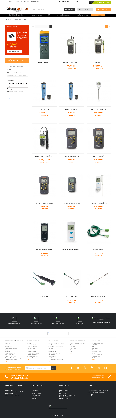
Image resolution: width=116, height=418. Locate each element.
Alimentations (8, 345)
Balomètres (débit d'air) (33, 353)
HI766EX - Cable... (98, 250)
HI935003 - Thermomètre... (44, 250)
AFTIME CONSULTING (97, 343)
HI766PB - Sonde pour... (98, 297)
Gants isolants (52, 356)
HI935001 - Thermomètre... (98, 203)
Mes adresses (63, 393)
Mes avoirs (62, 392)
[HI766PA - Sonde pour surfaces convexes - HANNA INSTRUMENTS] (71, 279)
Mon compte (64, 386)
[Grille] (106, 26)
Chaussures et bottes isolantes (56, 350)
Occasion (72, 350)
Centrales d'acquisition (32, 356)
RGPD (33, 397)
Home (9, 19)
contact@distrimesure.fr (93, 395)
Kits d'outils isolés (53, 358)
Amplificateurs (9, 346)
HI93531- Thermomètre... (72, 203)
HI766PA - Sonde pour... (71, 297)
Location (72, 346)
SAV (71, 351)
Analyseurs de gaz (31, 348)
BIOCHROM (95, 348)
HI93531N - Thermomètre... (44, 203)
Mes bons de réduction (65, 397)
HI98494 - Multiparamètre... (44, 156)
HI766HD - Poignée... (44, 297)
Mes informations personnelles (67, 395)
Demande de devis (64, 1)
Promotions (12, 27)
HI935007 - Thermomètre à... (71, 250)
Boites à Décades (9, 354)
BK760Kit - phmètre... (44, 62)
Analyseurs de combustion (33, 346)
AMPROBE (94, 345)
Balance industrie (31, 351)
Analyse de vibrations (32, 345)
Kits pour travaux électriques (55, 359)
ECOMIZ (61, 415)
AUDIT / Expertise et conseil (77, 343)
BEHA (93, 346)
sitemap (34, 398)
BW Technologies (96, 351)
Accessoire (30, 343)
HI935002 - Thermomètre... (98, 156)
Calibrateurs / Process (10, 356)
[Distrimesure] (17, 9)
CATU (93, 353)
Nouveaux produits (37, 392)
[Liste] (109, 26)
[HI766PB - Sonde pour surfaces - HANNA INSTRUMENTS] (99, 279)
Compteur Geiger (31, 358)
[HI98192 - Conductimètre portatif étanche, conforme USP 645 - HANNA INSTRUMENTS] (71, 45)
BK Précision (95, 350)
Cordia (93, 358)
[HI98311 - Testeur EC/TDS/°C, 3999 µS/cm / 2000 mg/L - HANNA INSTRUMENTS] (44, 91)
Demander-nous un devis (98, 377)
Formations (73, 345)
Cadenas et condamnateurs (55, 346)
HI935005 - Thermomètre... (71, 156)
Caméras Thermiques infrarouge (13, 358)
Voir (6, 361)
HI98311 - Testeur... (44, 109)
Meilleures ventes (36, 393)
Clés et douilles (52, 351)
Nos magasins (36, 395)
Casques (50, 348)
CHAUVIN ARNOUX (97, 354)
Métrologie (73, 348)
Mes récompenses (64, 398)
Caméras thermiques (32, 354)
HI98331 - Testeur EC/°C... (99, 109)
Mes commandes (64, 390)
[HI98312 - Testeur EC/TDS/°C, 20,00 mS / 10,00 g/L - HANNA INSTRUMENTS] (71, 91)
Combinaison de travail (54, 353)
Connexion (85, 10)
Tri (33, 26)
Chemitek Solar (96, 356)
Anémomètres (30, 350)
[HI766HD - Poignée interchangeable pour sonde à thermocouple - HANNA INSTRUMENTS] (44, 279)
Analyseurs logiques (10, 353)
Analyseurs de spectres (11, 348)
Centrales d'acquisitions (11, 359)
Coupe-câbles (52, 354)
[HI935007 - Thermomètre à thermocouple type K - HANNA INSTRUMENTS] (71, 232)
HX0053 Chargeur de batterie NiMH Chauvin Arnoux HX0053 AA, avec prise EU (22, 35)
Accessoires (8, 343)
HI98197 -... (98, 62)
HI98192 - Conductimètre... (71, 62)
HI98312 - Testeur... (71, 109)
